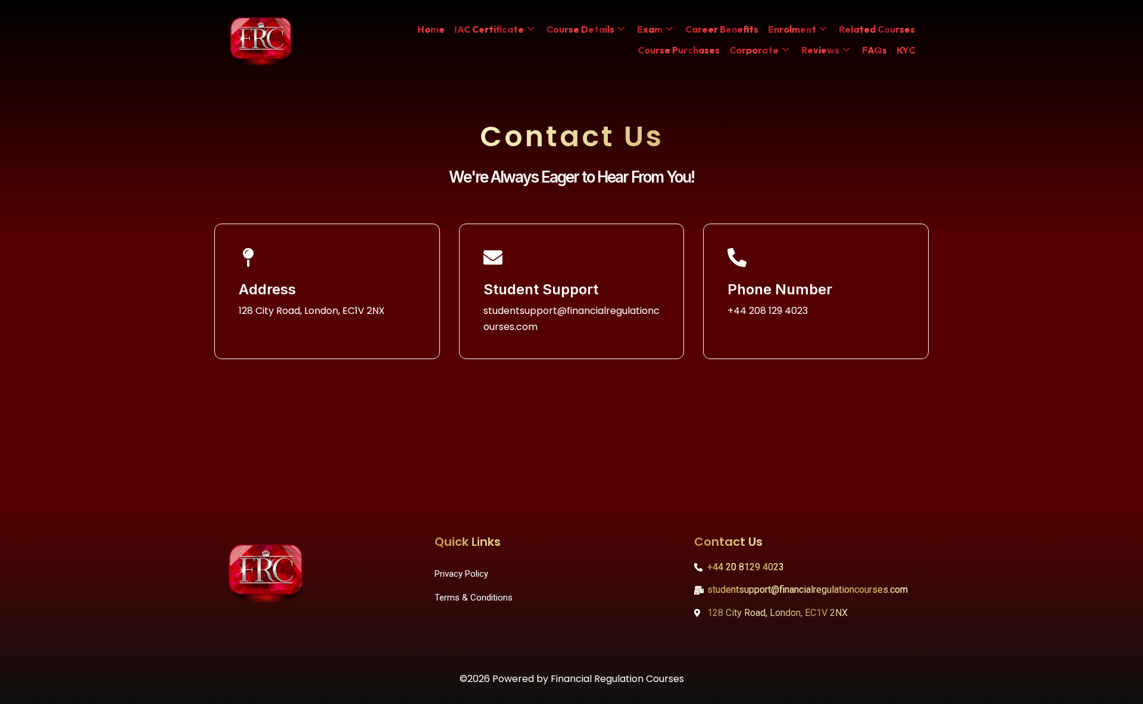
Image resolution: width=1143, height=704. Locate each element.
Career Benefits (721, 29)
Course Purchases (679, 50)
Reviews (820, 50)
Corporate (754, 50)
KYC (906, 50)
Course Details (580, 29)
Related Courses (877, 29)
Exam (650, 29)
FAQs (874, 50)
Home (431, 29)
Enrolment (792, 29)
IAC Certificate (489, 29)
